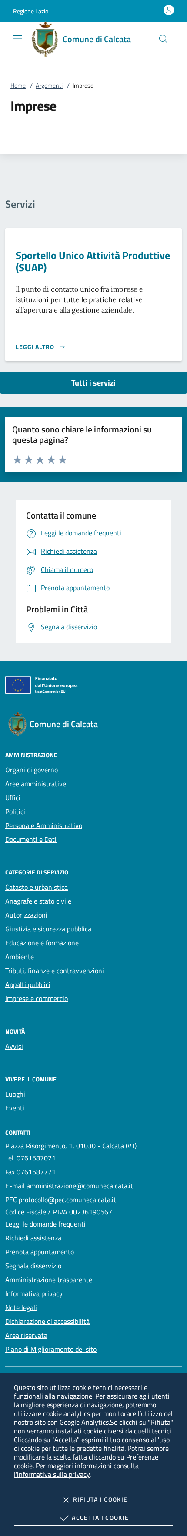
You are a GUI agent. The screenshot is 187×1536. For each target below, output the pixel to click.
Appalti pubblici (27, 984)
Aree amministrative (35, 783)
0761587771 (36, 1172)
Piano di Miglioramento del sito (51, 1349)
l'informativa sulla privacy (52, 1474)
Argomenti (49, 85)
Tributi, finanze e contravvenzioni (54, 970)
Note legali (21, 1307)
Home (18, 85)
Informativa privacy (34, 1293)
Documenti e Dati (31, 839)
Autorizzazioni (26, 915)
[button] (30, 11)
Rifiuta (100, 1499)
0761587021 (36, 1158)
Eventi (14, 1108)
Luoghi (15, 1094)
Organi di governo (31, 770)
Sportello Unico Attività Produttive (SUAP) (93, 261)
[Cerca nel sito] (163, 39)
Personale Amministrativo (43, 825)
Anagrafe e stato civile (38, 901)
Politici (15, 811)
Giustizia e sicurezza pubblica (48, 929)
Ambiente (19, 956)
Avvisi (14, 1046)
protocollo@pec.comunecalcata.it (67, 1199)
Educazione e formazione (42, 943)
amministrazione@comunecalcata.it (80, 1185)
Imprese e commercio (36, 998)
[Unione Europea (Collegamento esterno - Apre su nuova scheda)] (93, 687)
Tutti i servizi (93, 383)
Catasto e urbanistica (36, 887)
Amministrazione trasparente (48, 1279)
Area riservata (26, 1335)
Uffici (12, 797)
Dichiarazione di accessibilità (47, 1321)
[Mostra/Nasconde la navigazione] (17, 38)
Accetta (100, 1517)
